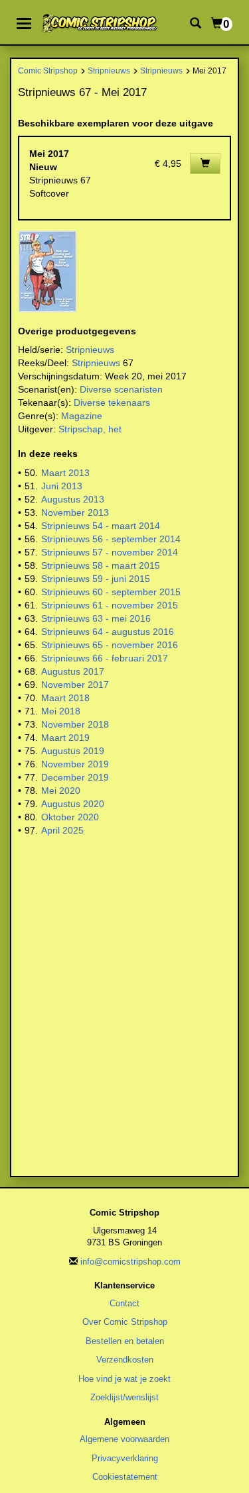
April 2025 (62, 830)
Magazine (81, 415)
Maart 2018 (65, 698)
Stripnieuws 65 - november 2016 (109, 645)
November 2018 (75, 724)
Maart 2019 (65, 737)
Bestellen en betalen (125, 1341)
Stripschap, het (90, 429)
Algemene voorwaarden (124, 1439)
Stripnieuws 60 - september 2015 (111, 592)
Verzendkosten (124, 1360)
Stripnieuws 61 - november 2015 (109, 605)
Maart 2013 (65, 472)
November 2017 (75, 684)
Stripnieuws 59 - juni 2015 (95, 578)
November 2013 (75, 512)
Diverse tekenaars (112, 402)
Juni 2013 (61, 486)
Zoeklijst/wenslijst (124, 1397)
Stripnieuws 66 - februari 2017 (104, 658)
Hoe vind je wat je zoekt (124, 1379)
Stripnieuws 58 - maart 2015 (100, 565)
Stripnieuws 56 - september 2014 (111, 539)
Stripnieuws (109, 70)
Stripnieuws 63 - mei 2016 (96, 618)
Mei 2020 (60, 790)
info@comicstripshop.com (130, 1262)
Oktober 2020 (70, 817)
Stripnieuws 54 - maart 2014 (100, 525)
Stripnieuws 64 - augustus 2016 (107, 631)
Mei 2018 (60, 711)
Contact (124, 1303)
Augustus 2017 (72, 671)
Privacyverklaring (125, 1458)
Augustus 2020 (72, 803)
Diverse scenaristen (121, 389)
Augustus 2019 (72, 751)
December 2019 (75, 777)
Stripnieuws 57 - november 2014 (109, 552)
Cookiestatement (124, 1477)
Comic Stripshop (48, 70)
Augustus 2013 (72, 499)
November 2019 (75, 764)
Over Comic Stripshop (124, 1322)
